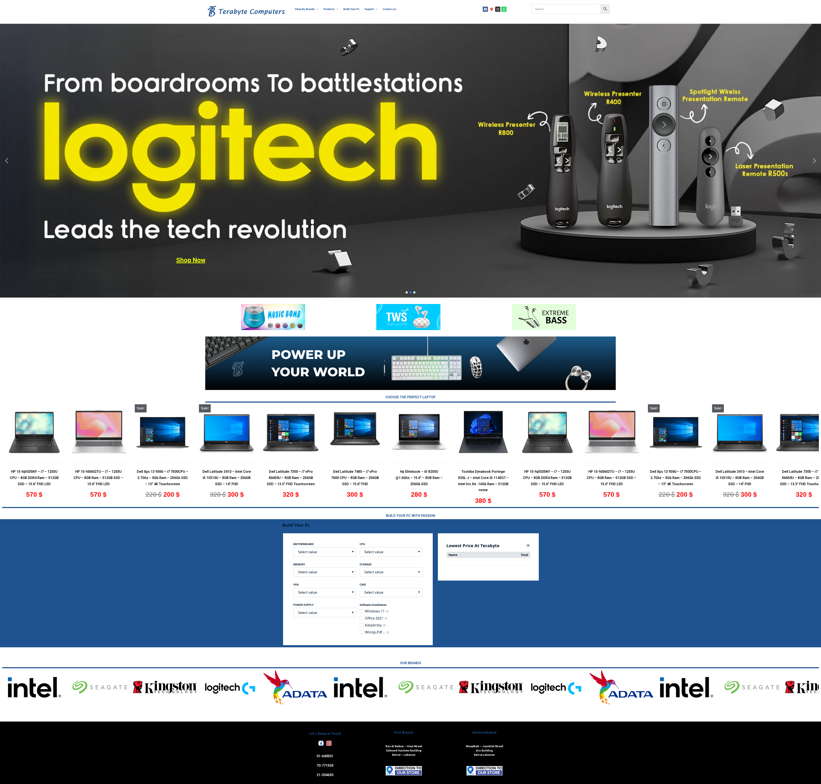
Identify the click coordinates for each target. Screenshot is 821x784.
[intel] (570, 687)
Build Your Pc (351, 9)
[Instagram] (497, 9)
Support (369, 9)
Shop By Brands (305, 9)
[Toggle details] (528, 546)
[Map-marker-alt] (491, 9)
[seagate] (635, 687)
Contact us (389, 9)
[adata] (505, 687)
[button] (6, 160)
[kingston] (700, 687)
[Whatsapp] (503, 9)
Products (329, 9)
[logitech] (766, 687)
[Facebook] (485, 9)
